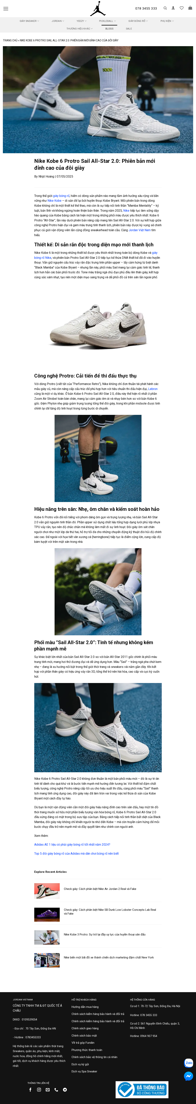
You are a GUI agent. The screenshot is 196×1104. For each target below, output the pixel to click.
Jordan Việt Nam (140, 230)
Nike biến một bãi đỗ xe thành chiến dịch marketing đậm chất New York (109, 957)
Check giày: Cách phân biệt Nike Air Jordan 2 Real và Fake (100, 889)
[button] (6, 8)
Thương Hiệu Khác (78, 28)
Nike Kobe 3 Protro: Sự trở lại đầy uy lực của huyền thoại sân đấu (104, 934)
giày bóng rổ (61, 196)
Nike (126, 210)
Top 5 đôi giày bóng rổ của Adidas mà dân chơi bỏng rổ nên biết (76, 853)
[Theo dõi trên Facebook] (32, 1090)
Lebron (153, 389)
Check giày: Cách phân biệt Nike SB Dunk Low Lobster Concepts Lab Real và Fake (110, 911)
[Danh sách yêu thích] (182, 7)
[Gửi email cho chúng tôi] (49, 1090)
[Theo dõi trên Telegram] (66, 1090)
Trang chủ (10, 40)
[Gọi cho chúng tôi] (57, 1090)
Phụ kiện (166, 21)
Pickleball (106, 21)
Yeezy (80, 21)
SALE (129, 28)
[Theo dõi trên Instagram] (40, 1090)
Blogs (109, 28)
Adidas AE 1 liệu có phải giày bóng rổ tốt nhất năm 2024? (72, 844)
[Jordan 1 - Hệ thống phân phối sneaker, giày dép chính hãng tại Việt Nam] (98, 8)
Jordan (57, 21)
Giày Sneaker (28, 21)
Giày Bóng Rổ (136, 21)
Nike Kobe (54, 200)
